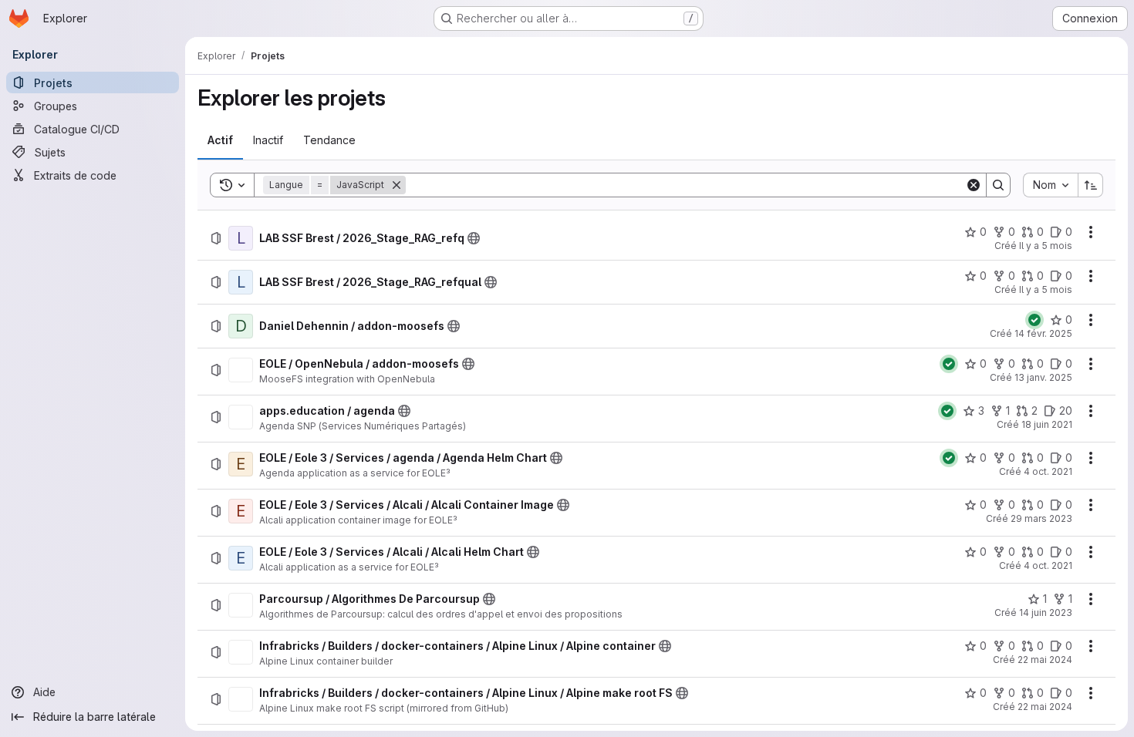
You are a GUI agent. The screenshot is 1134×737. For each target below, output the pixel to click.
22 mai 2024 (1045, 659)
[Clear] (973, 185)
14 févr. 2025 (1043, 333)
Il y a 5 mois (1045, 245)
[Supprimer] (396, 185)
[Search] (998, 185)
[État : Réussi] (1034, 320)
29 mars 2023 (1041, 518)
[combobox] (1050, 185)
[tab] (220, 140)
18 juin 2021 (1046, 424)
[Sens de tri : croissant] (1090, 185)
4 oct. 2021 (1048, 471)
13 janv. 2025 (1043, 377)
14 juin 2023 (1045, 612)
